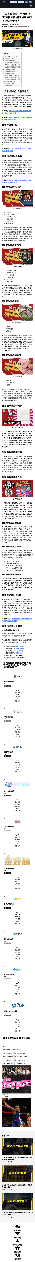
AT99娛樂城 (9, 791)
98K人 (17, 699)
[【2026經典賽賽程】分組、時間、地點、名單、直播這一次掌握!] (17, 1201)
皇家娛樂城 (6, 1049)
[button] (30, 5)
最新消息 (27, 26)
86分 (17, 760)
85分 (17, 835)
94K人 (17, 769)
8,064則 (17, 804)
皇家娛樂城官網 (8, 1056)
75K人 (17, 808)
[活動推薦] (17, 1226)
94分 (17, 800)
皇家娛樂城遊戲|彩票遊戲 (13, 67)
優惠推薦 (17, 1252)
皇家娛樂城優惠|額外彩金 (13, 79)
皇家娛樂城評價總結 (9, 81)
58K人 (17, 956)
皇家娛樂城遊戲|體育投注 (13, 66)
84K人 (17, 992)
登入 (26, 2)
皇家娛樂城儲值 (20, 1053)
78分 (17, 948)
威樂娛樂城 (8, 752)
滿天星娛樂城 (9, 827)
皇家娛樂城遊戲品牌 (9, 60)
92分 (17, 1020)
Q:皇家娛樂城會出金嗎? (13, 85)
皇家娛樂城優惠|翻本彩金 (13, 77)
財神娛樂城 (8, 939)
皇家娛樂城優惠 (8, 1053)
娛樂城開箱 (21, 26)
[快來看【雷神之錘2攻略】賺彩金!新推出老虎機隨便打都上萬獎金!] (17, 1173)
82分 (17, 983)
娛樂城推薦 (10, 26)
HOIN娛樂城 (9, 975)
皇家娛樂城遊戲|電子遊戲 (13, 64)
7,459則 (17, 881)
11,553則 (17, 694)
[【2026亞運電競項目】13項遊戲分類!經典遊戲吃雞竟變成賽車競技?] (17, 1146)
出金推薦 (17, 1238)
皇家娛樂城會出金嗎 (21, 1056)
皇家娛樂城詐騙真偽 (9, 71)
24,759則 (17, 1024)
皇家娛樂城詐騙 (20, 1060)
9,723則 (17, 730)
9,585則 (17, 839)
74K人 (17, 886)
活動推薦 (17, 1231)
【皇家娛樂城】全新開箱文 (11, 56)
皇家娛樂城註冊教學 (9, 69)
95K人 (17, 734)
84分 (17, 912)
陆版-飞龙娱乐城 (10, 1011)
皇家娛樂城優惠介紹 (9, 73)
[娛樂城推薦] (17, 1241)
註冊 (30, 2)
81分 (17, 877)
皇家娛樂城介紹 (8, 58)
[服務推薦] (17, 1255)
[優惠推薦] (17, 1248)
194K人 (17, 1029)
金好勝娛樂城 (9, 869)
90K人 (17, 844)
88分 (17, 725)
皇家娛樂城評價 (8, 1063)
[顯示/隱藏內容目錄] (18, 54)
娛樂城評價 (16, 26)
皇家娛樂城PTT (17, 1049)
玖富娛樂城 (8, 717)
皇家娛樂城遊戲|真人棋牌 (13, 62)
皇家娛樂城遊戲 (20, 1063)
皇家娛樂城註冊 (8, 1060)
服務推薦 (17, 1259)
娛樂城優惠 (4, 26)
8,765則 (17, 917)
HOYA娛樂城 (9, 904)
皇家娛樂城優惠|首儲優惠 (13, 75)
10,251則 (17, 765)
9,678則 (17, 952)
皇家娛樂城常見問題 (9, 83)
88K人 (17, 921)
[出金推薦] (17, 1233)
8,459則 (17, 987)
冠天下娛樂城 (9, 682)
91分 (17, 690)
